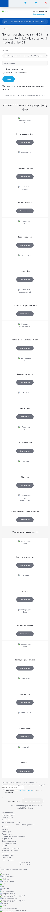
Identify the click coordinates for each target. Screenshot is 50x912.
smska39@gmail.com (25, 808)
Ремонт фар (6, 831)
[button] (40, 12)
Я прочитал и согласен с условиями (23, 791)
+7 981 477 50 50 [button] (14, 801)
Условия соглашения (10, 850)
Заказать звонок (39, 14)
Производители (8, 860)
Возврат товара (7, 855)
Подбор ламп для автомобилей (13, 836)
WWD (29, 862)
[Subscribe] (2, 797)
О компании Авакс (9, 841)
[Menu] (4, 3)
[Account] (13, 3)
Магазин (5, 829)
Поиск (5, 50)
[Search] (45, 21)
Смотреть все (25, 142)
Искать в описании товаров (16, 73)
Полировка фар (7, 834)
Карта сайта (6, 857)
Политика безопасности (23, 790)
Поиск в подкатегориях (14, 69)
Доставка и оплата (9, 843)
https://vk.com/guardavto (25, 824)
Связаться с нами (32, 801)
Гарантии (5, 846)
